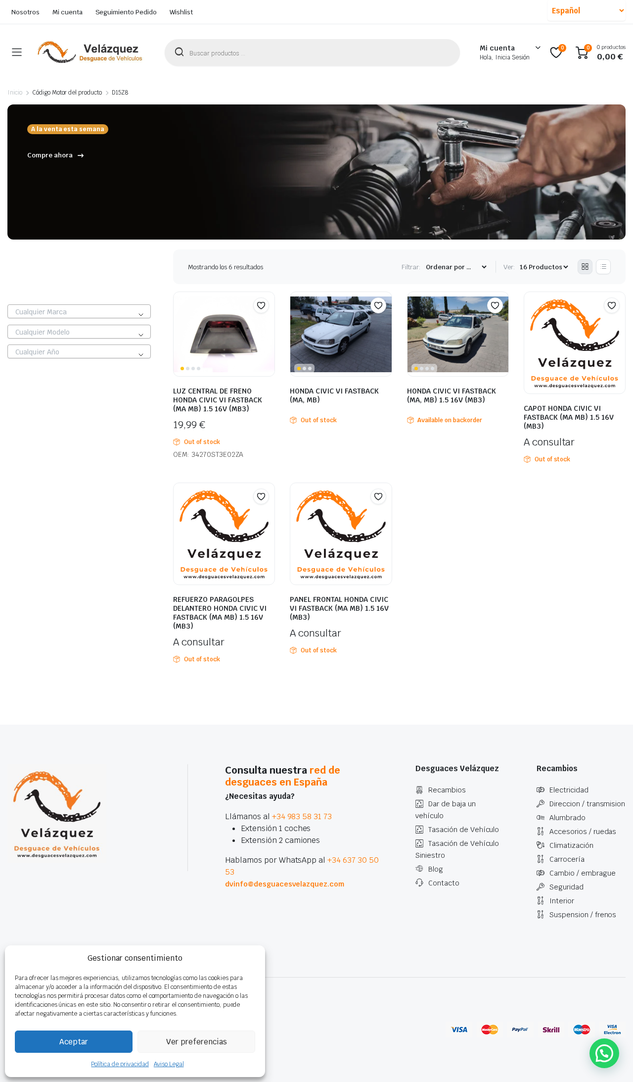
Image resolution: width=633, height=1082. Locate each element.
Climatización (571, 845)
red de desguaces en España (282, 776)
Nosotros (25, 12)
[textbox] (79, 312)
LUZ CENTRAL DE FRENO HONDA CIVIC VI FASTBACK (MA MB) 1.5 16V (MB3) (217, 400)
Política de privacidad (119, 1064)
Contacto (443, 883)
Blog (435, 869)
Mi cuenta (67, 12)
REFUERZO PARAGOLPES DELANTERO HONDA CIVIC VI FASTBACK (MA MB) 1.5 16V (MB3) (220, 613)
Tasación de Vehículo (463, 829)
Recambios (447, 790)
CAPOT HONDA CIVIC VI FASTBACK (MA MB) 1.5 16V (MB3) (569, 417)
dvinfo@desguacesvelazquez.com (284, 884)
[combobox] (79, 311)
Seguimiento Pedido (126, 12)
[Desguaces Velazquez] (90, 52)
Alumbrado (567, 817)
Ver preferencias (196, 1041)
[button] (261, 305)
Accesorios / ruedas (582, 831)
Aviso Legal (169, 1064)
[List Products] (603, 266)
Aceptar (73, 1041)
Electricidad (568, 790)
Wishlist (181, 12)
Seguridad (566, 887)
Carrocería (567, 859)
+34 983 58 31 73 (302, 816)
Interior (561, 900)
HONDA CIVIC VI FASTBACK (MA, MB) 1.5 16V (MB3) (451, 395)
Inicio (14, 93)
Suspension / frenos (582, 914)
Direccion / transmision (587, 803)
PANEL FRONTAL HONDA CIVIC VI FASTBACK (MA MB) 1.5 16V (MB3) (339, 608)
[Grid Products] (585, 266)
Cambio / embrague (582, 873)
